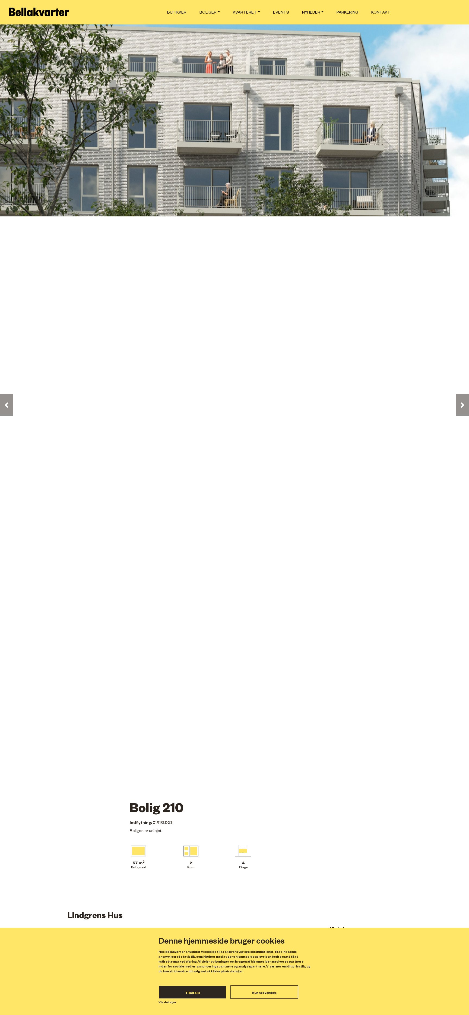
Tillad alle (192, 993)
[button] (6, 405)
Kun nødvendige (264, 993)
